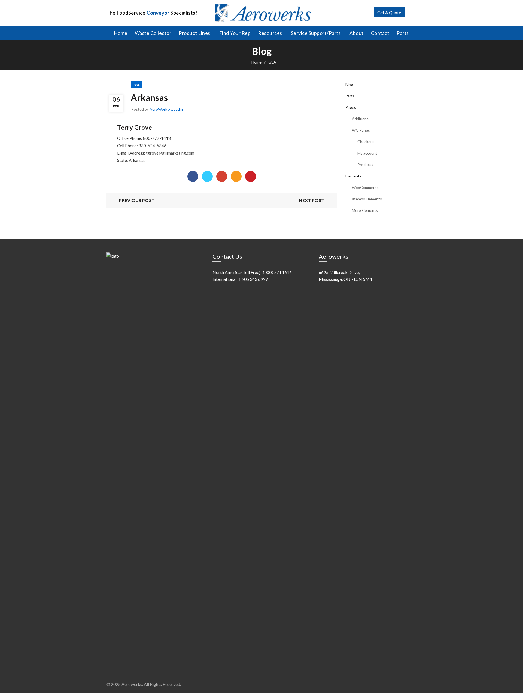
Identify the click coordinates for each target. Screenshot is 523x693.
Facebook (192, 176)
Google (221, 176)
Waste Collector (153, 33)
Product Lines (194, 33)
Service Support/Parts (316, 33)
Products (365, 164)
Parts (403, 33)
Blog (349, 84)
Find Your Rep (235, 33)
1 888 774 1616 (277, 272)
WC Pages (361, 130)
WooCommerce (365, 187)
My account (367, 153)
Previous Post (136, 200)
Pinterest (250, 176)
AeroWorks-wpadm (166, 109)
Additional (360, 118)
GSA (272, 62)
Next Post (311, 200)
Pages (350, 107)
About (356, 33)
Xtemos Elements (367, 199)
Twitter (207, 176)
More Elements (365, 210)
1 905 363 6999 (253, 279)
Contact (380, 33)
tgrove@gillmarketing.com (170, 152)
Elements (353, 176)
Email (236, 176)
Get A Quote (389, 12)
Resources (270, 33)
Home (120, 33)
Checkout (365, 141)
